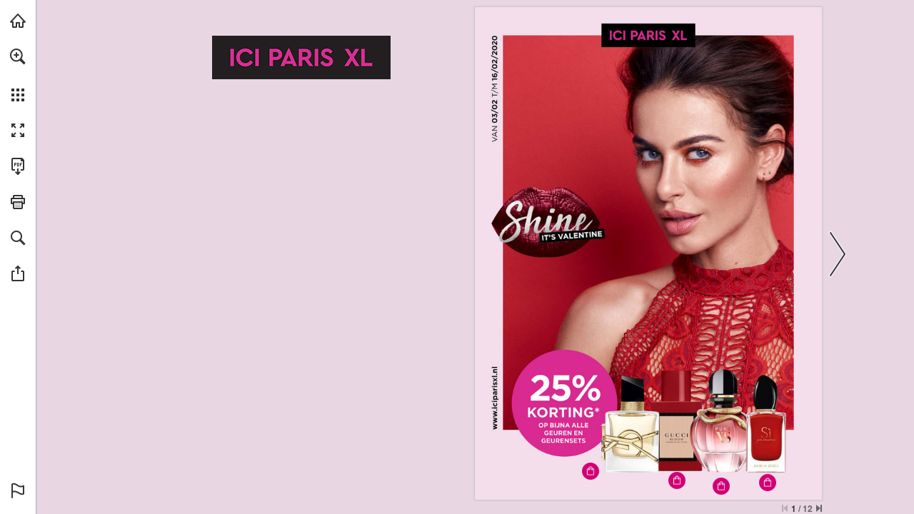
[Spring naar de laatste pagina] (819, 508)
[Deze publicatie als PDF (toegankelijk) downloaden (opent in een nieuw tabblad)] (18, 166)
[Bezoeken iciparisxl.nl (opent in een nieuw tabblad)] (18, 21)
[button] (18, 56)
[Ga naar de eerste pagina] (785, 508)
